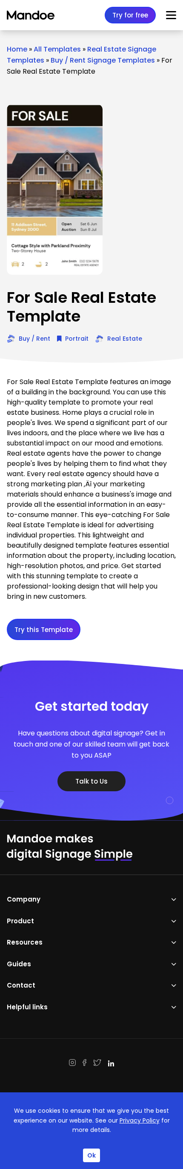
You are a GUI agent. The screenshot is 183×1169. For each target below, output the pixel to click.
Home (17, 49)
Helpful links (27, 1006)
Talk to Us (91, 781)
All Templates (57, 49)
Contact (21, 985)
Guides (19, 963)
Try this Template (43, 629)
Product (20, 920)
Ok (91, 1155)
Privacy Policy (140, 1120)
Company (23, 899)
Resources (25, 942)
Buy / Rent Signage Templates (103, 60)
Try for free (130, 15)
